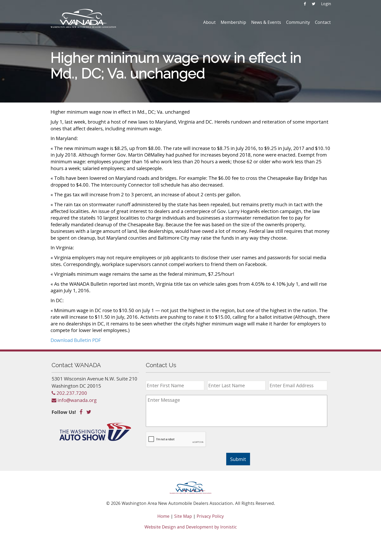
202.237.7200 (71, 393)
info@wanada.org (76, 400)
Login (326, 3)
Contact (323, 22)
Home (163, 516)
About (209, 22)
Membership (233, 22)
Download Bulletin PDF (76, 340)
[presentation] (176, 439)
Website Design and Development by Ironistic (190, 527)
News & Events (266, 22)
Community (298, 22)
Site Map (183, 516)
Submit (238, 459)
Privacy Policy (210, 516)
